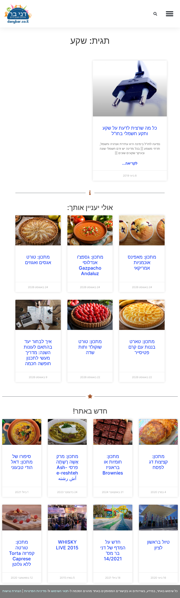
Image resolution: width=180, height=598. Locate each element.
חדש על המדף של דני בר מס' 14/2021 (112, 550)
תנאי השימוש (59, 591)
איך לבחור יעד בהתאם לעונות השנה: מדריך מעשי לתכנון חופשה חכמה (38, 352)
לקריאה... (129, 163)
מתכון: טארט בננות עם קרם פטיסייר (141, 347)
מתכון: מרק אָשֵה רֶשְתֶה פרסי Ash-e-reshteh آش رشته (67, 467)
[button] (170, 14)
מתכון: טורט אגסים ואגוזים (38, 259)
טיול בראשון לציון (158, 544)
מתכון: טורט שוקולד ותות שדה (90, 347)
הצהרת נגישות (11, 591)
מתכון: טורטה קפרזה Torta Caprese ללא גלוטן (21, 553)
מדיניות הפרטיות (35, 591)
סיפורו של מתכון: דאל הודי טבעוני (21, 462)
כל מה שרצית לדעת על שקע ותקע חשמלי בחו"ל (130, 130)
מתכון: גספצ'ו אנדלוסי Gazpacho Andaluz (90, 265)
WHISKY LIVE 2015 (67, 544)
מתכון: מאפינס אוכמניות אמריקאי (142, 262)
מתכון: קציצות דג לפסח (158, 462)
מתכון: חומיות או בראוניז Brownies (113, 465)
